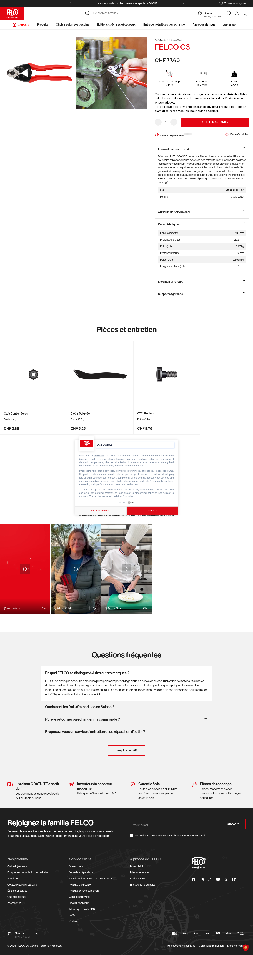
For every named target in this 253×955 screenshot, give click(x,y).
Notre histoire (137, 866)
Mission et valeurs (139, 872)
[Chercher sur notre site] (87, 13)
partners (99, 455)
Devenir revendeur (79, 902)
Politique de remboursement (84, 890)
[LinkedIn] (234, 879)
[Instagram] (202, 879)
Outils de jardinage (17, 866)
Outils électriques (16, 896)
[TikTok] (210, 879)
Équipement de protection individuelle (27, 872)
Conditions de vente (79, 896)
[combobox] (130, 13)
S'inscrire (233, 824)
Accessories (14, 902)
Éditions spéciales (17, 890)
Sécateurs (13, 878)
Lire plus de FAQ (126, 750)
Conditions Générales (160, 835)
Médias (73, 921)
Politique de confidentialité (181, 945)
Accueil (160, 39)
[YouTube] (218, 879)
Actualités (229, 25)
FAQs (72, 915)
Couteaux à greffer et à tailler (22, 884)
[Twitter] (226, 879)
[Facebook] (193, 879)
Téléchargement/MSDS (82, 909)
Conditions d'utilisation (211, 945)
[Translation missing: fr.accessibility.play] (25, 569)
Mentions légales (236, 945)
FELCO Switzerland (28, 945)
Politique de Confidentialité (191, 835)
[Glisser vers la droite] (183, 3)
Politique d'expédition (80, 884)
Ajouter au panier (215, 122)
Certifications (137, 878)
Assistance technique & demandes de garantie (93, 878)
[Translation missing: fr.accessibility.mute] (43, 608)
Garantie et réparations (81, 872)
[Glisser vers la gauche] (70, 3)
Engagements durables (142, 884)
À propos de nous (204, 24)
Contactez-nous (77, 866)
